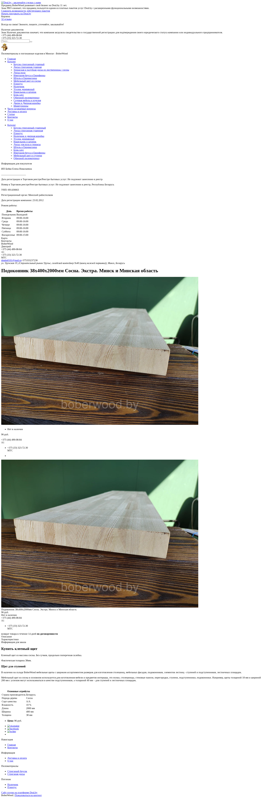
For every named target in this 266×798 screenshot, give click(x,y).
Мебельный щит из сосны (27, 81)
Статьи (11, 114)
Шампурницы (21, 106)
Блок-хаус (19, 95)
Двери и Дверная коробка (27, 103)
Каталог (11, 61)
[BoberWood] (4, 50)
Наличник (19, 86)
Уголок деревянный (24, 89)
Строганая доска (16, 774)
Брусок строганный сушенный (30, 128)
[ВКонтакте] (13, 726)
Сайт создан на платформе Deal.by (19, 792)
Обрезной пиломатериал (26, 97)
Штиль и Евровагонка (25, 78)
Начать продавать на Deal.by (16, 13)
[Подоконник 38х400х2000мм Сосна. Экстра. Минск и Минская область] (99, 606)
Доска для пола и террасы (27, 144)
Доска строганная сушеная (28, 67)
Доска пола (19, 72)
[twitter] (11, 731)
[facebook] (13, 728)
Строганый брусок (17, 771)
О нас (10, 119)
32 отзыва (6, 19)
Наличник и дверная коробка (29, 136)
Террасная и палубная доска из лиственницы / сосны (41, 70)
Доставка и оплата (17, 111)
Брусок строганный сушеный (29, 64)
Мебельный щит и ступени (28, 155)
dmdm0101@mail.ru (11, 260)
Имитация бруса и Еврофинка (29, 75)
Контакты (12, 117)
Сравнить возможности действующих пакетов (25, 11)
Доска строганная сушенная (28, 130)
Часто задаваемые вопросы (21, 108)
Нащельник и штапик (25, 92)
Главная (11, 58)
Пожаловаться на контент (28, 795)
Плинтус (18, 83)
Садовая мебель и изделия (27, 100)
